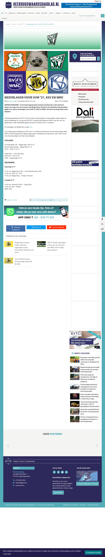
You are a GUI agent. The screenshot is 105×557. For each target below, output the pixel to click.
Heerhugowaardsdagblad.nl (36, 4)
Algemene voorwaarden (70, 505)
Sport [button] (51, 13)
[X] (58, 472)
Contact (4, 18)
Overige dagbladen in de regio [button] (87, 484)
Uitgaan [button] (58, 13)
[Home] (2, 13)
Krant (73, 13)
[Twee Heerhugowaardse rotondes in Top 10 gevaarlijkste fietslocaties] (75, 404)
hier (31, 127)
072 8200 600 (20, 480)
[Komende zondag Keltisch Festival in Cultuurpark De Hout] (75, 411)
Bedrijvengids (21, 13)
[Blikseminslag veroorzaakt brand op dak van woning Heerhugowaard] (75, 369)
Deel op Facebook (16, 228)
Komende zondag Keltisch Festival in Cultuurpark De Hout (89, 411)
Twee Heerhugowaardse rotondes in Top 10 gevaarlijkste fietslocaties (89, 404)
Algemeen (12, 13)
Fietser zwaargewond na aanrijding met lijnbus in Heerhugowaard (89, 419)
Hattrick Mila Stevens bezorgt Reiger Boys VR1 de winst (23, 261)
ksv (16, 200)
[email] (102, 229)
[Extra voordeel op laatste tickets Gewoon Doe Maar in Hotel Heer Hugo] (75, 396)
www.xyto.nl (19, 485)
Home (8, 24)
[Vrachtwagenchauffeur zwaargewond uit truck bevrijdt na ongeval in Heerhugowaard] (75, 386)
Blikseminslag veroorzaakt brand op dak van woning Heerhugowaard (89, 369)
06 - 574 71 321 (44, 217)
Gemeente (31, 13)
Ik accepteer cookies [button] (93, 552)
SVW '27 (21, 24)
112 (6, 13)
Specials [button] (44, 13)
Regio (38, 13)
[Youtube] (62, 472)
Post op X (37, 227)
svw (12, 200)
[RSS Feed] (67, 472)
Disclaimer (82, 505)
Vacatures (66, 13)
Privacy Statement (93, 505)
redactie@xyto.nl (21, 483)
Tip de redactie (58, 227)
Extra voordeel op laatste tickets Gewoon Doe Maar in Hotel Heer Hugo (89, 396)
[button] (5, 446)
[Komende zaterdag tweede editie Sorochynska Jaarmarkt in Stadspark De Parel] (75, 359)
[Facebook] (54, 472)
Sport (14, 24)
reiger (9, 200)
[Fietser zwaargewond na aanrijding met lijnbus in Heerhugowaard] (75, 419)
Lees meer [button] (7, 554)
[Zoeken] (102, 15)
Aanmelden (58, 493)
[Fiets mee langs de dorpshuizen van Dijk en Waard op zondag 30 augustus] (75, 377)
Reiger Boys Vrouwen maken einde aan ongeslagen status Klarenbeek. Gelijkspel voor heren (24, 247)
